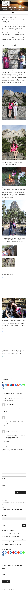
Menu (14, 12)
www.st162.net (5, 539)
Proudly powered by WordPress (9, 589)
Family (5, 393)
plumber (4, 536)
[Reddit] (16, 385)
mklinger (15, 17)
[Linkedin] (11, 385)
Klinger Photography (13, 8)
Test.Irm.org (4, 533)
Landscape (11, 393)
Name (4, 472)
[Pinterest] (13, 385)
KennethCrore (10, 404)
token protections (18, 408)
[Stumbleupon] (18, 385)
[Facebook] (3, 385)
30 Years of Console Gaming (15, 533)
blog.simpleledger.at (11, 431)
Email (3, 478)
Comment (4, 454)
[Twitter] (6, 385)
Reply (7, 411)
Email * (3, 574)
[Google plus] (8, 385)
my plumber (4, 541)
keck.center (4, 544)
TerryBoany (9, 417)
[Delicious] (21, 385)
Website (4, 485)
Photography (18, 393)
